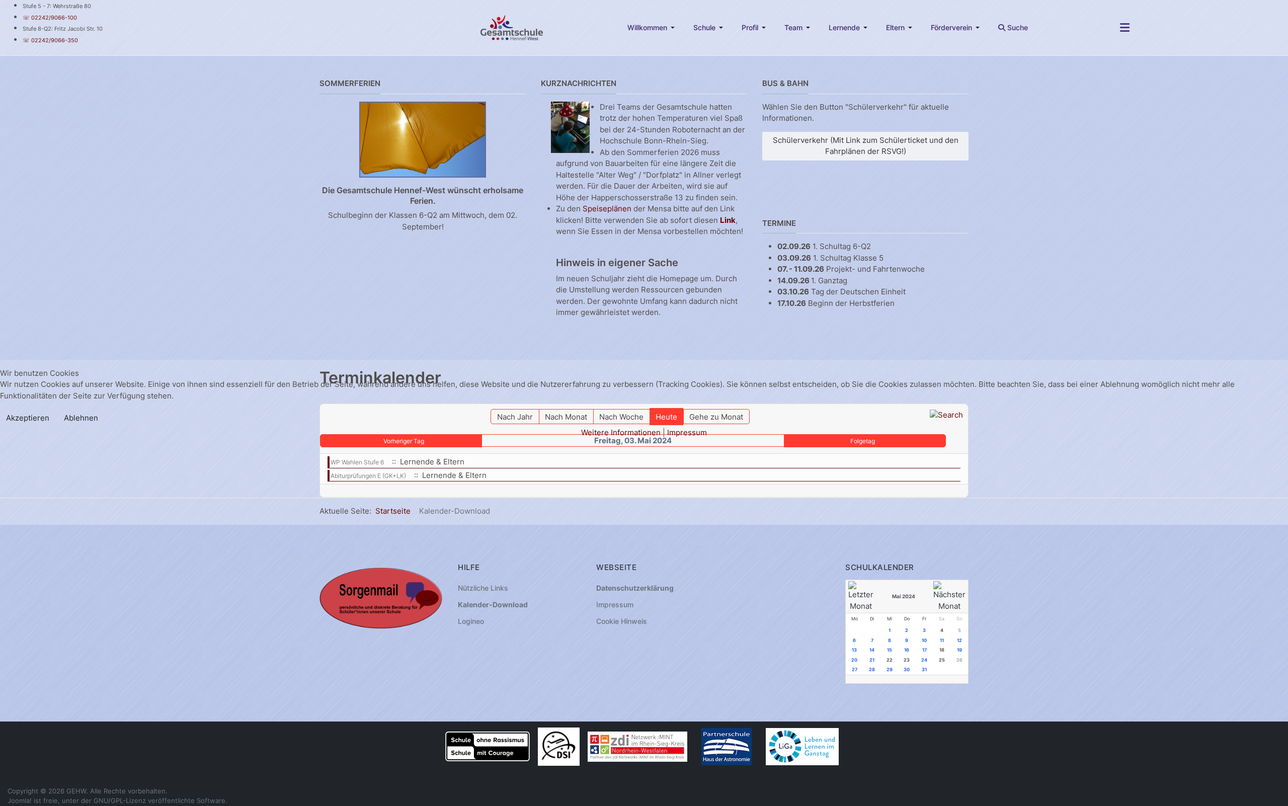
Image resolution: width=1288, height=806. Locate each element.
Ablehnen (81, 418)
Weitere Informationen (621, 432)
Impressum (687, 432)
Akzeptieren (27, 418)
